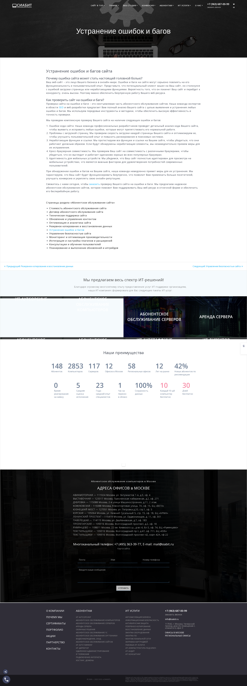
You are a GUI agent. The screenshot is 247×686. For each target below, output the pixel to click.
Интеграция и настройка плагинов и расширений (80, 240)
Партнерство (55, 642)
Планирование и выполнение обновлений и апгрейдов (83, 247)
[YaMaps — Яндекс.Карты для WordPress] (123, 464)
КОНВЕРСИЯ (148, 5)
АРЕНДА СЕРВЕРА (216, 316)
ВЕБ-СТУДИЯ (129, 5)
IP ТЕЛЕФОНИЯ (82, 654)
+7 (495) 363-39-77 (127, 544)
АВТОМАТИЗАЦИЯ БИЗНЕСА (138, 617)
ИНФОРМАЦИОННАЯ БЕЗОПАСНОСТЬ (142, 620)
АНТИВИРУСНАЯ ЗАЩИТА (136, 623)
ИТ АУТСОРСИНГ (31, 299)
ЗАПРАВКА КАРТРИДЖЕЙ (136, 642)
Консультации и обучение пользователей (75, 244)
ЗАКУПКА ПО (131, 635)
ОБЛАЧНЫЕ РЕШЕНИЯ (85, 629)
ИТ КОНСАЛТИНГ (133, 654)
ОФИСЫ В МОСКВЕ (174, 632)
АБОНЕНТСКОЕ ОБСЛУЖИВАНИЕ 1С (31, 342)
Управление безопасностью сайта (70, 233)
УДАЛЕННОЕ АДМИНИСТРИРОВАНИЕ (92, 651)
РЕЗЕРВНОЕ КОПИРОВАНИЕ (137, 626)
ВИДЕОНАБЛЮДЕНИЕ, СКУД (88, 638)
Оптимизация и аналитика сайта (70, 222)
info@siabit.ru (172, 619)
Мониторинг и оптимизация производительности (80, 237)
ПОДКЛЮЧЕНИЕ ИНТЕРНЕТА (88, 657)
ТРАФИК (113, 5)
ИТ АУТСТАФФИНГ (154, 339)
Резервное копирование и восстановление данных (80, 226)
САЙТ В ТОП (97, 5)
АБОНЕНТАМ (166, 5)
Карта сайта (123, 548)
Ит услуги (132, 610)
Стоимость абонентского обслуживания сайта (78, 208)
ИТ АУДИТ (130, 651)
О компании (55, 610)
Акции (50, 636)
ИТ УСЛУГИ (183, 5)
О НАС (198, 5)
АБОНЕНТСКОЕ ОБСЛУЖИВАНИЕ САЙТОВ (93, 342)
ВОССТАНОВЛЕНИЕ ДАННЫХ (138, 629)
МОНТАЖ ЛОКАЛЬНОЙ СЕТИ (138, 638)
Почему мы (54, 617)
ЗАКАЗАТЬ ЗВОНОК (214, 7)
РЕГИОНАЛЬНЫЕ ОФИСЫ (178, 635)
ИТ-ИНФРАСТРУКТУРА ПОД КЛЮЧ (140, 648)
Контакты (53, 648)
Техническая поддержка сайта (68, 215)
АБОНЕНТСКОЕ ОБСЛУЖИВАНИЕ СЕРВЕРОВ (154, 316)
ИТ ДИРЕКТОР (216, 339)
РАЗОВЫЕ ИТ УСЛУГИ (135, 645)
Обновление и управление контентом (72, 219)
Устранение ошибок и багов (66, 229)
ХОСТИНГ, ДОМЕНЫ (85, 660)
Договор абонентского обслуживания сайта (76, 211)
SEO (61, 107)
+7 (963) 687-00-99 (218, 4)
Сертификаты (56, 623)
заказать (94, 184)
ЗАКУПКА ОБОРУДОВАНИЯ (137, 632)
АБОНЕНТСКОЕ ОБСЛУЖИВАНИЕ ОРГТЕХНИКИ (96, 635)
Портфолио (54, 629)
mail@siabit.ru (163, 544)
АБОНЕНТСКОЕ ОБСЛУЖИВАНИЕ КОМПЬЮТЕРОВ (92, 304)
